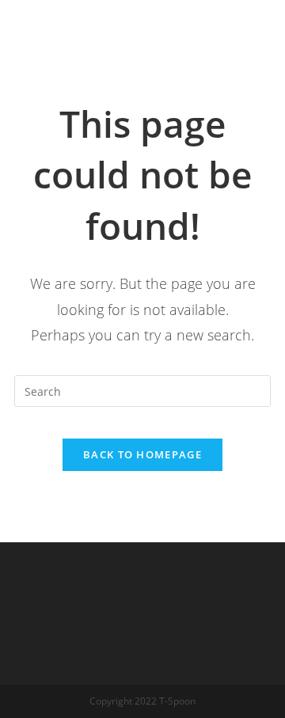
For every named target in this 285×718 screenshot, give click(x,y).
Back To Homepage (142, 454)
